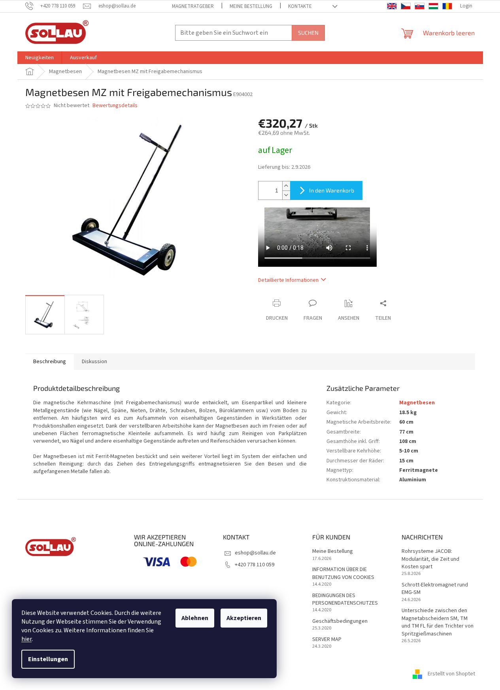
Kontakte (300, 6)
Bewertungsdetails (115, 105)
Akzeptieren (243, 618)
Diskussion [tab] (94, 362)
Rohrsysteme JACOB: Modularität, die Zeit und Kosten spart (430, 559)
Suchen (308, 32)
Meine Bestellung (251, 6)
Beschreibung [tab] (49, 362)
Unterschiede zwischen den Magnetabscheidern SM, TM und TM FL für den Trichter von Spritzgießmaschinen (438, 622)
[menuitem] (39, 57)
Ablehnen (194, 618)
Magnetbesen (417, 403)
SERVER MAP (327, 639)
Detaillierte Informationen (288, 280)
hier (26, 639)
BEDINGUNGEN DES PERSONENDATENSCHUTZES (345, 599)
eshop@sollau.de (255, 553)
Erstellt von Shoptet (451, 674)
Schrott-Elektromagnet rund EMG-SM (435, 588)
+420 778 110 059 (254, 565)
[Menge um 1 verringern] (286, 195)
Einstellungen (48, 659)
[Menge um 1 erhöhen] (286, 185)
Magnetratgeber (193, 6)
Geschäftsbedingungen (340, 621)
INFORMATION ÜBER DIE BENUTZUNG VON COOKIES (343, 573)
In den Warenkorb (331, 190)
